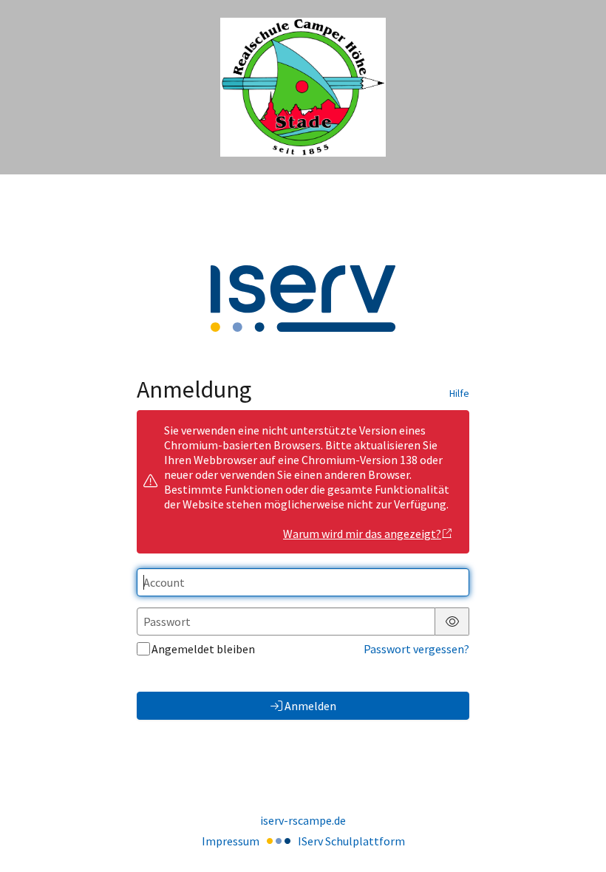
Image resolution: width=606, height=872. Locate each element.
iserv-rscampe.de (303, 820)
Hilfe (459, 393)
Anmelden (310, 705)
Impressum (230, 841)
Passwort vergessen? (416, 648)
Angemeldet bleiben (203, 648)
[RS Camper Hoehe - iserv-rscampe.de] (303, 87)
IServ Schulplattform (351, 841)
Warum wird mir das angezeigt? (362, 533)
